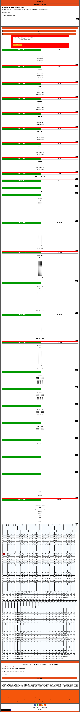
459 (56, 553)
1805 (34, 654)
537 (40, 559)
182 (63, 534)
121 (52, 530)
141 (29, 532)
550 (74, 559)
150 (53, 532)
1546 (50, 633)
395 (35, 549)
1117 (69, 599)
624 (48, 565)
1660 (31, 643)
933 (50, 586)
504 (27, 557)
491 (66, 555)
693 (9, 570)
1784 (43, 652)
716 (69, 570)
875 (45, 582)
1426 (49, 624)
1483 (4, 629)
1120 (4, 601)
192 (16, 536)
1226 (25, 608)
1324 (31, 616)
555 (14, 561)
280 (27, 542)
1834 (50, 656)
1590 (37, 637)
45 (25, 527)
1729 (22, 648)
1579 (4, 637)
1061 (46, 595)
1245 (10, 610)
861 (9, 582)
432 (58, 551)
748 (6, 574)
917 (9, 586)
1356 (56, 618)
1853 (34, 658)
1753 (22, 650)
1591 (40, 637)
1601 (71, 637)
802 (74, 576)
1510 (13, 631)
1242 (74, 608)
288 (48, 542)
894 (22, 584)
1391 (16, 622)
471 (14, 555)
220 (16, 538)
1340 (7, 618)
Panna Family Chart (69, 692)
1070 (74, 595)
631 (66, 565)
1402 (50, 622)
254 (32, 540)
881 (61, 582)
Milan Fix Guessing (39, 701)
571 (56, 561)
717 (71, 570)
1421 (34, 624)
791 (45, 576)
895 (24, 584)
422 (32, 551)
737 (50, 572)
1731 (28, 648)
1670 (62, 643)
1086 (50, 597)
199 (35, 536)
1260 (56, 610)
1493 (34, 629)
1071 (4, 597)
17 (38, 525)
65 (68, 527)
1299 (28, 614)
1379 (53, 620)
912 (69, 584)
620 (37, 565)
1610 (25, 639)
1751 (16, 650)
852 (58, 580)
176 (48, 534)
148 (48, 532)
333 (19, 546)
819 (45, 578)
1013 (46, 591)
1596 (56, 637)
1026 (13, 593)
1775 (16, 652)
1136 (52, 601)
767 (56, 574)
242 (74, 538)
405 (61, 549)
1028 (19, 593)
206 (53, 536)
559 (24, 561)
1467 (28, 627)
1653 (10, 643)
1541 (34, 633)
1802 (25, 654)
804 (6, 578)
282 (32, 542)
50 (36, 527)
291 (56, 542)
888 (6, 584)
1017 (58, 591)
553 (9, 561)
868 (27, 582)
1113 (58, 599)
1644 (56, 641)
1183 (43, 605)
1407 (65, 622)
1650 (74, 641)
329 (9, 546)
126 (65, 530)
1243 (4, 610)
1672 (68, 643)
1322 (25, 616)
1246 (13, 610)
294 (63, 542)
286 (43, 542)
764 (48, 574)
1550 (62, 633)
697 (19, 570)
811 (24, 578)
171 (35, 534)
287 (45, 542)
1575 (65, 635)
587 (24, 563)
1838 (62, 656)
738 (53, 572)
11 (25, 525)
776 (6, 576)
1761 (46, 650)
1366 (13, 620)
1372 (31, 620)
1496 (43, 629)
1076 (19, 597)
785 (29, 576)
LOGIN (39, 31)
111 (27, 530)
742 (63, 572)
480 (37, 555)
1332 (56, 616)
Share (77, 19)
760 (37, 574)
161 (9, 534)
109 (22, 530)
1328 (43, 616)
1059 (40, 595)
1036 (43, 593)
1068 (68, 595)
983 (35, 589)
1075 (16, 597)
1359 (65, 618)
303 (14, 544)
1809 (46, 654)
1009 (34, 591)
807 (14, 578)
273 (9, 542)
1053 (22, 595)
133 (9, 532)
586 (22, 563)
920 (16, 586)
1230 (37, 608)
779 (14, 576)
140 (27, 532)
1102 (25, 599)
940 (69, 586)
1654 (13, 643)
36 (5, 527)
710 (53, 570)
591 (35, 563)
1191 (67, 605)
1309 (59, 614)
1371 (28, 620)
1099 (16, 599)
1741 (59, 648)
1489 (22, 629)
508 (37, 557)
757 (29, 574)
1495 (40, 629)
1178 (28, 605)
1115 (63, 599)
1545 (46, 633)
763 (45, 574)
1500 (56, 629)
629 (61, 565)
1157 (40, 603)
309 (29, 544)
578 (74, 561)
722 (11, 572)
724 (16, 572)
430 (53, 551)
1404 (56, 622)
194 (22, 536)
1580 (7, 637)
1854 (37, 658)
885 (71, 582)
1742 (62, 648)
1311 (65, 614)
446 (22, 553)
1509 (10, 631)
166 (22, 534)
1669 (59, 643)
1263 (65, 610)
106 (14, 530)
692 (6, 570)
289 (50, 542)
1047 (4, 595)
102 (3, 530)
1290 (74, 612)
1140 (64, 601)
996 (69, 589)
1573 (59, 635)
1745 (71, 648)
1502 (62, 629)
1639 (40, 641)
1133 (43, 601)
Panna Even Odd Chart (61, 692)
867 (24, 582)
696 (16, 570)
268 (69, 540)
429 (50, 551)
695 (14, 570)
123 (58, 530)
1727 (16, 648)
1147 (10, 603)
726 (22, 572)
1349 (34, 618)
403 (56, 549)
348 (58, 546)
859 (3, 582)
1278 (37, 612)
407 (66, 549)
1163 (58, 603)
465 (71, 553)
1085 (46, 597)
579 (3, 563)
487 (56, 555)
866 (22, 582)
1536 (19, 633)
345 (50, 546)
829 (71, 578)
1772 (7, 652)
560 (27, 561)
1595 (53, 637)
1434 (74, 624)
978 (22, 589)
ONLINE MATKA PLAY (5, 709)
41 (16, 527)
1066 (62, 595)
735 (45, 572)
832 (6, 580)
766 (53, 574)
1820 (7, 656)
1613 (34, 639)
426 (42, 551)
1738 (50, 648)
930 (43, 586)
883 (66, 582)
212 (69, 536)
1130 (34, 601)
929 (40, 586)
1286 (62, 612)
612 (16, 565)
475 (24, 555)
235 (56, 538)
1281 (46, 612)
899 (35, 584)
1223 (16, 608)
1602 (74, 637)
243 (3, 540)
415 (14, 551)
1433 (71, 624)
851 (56, 580)
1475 (53, 627)
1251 (28, 610)
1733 (34, 648)
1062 (50, 595)
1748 (7, 650)
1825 (22, 656)
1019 (64, 591)
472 (16, 555)
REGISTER (39, 33)
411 (3, 551)
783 (24, 576)
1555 (4, 635)
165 (19, 534)
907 (56, 584)
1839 (65, 656)
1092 (68, 597)
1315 (4, 616)
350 (63, 546)
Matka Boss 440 (55, 699)
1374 (37, 620)
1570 (50, 635)
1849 (22, 658)
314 (42, 544)
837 (19, 580)
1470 (37, 627)
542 (53, 559)
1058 (37, 595)
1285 (59, 612)
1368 (19, 620)
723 (14, 572)
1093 (71, 597)
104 (9, 530)
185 (71, 534)
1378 (50, 620)
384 (6, 549)
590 (32, 563)
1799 (16, 654)
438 (74, 551)
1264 (68, 610)
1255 (40, 610)
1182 (40, 605)
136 (16, 532)
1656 (19, 643)
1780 (31, 652)
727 (24, 572)
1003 (16, 591)
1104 (31, 599)
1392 (19, 622)
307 (24, 544)
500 (16, 557)
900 (37, 584)
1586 (25, 637)
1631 (16, 641)
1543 (40, 633)
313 (40, 544)
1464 (19, 627)
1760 (43, 650)
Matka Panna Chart (58, 690)
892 (16, 584)
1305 (46, 614)
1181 (37, 605)
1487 (16, 629)
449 (29, 553)
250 (22, 540)
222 (22, 538)
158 (74, 532)
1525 (59, 631)
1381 (59, 620)
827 (66, 578)
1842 (74, 656)
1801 (22, 654)
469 (9, 555)
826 (63, 578)
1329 (46, 616)
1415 (16, 624)
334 (22, 546)
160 (6, 534)
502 (22, 557)
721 (9, 572)
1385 (71, 620)
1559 (16, 635)
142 (32, 532)
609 (9, 565)
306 (22, 544)
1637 (34, 641)
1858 (50, 658)
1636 (31, 641)
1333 (59, 616)
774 (74, 574)
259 (45, 540)
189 (9, 536)
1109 (46, 599)
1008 (31, 591)
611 (14, 565)
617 (29, 565)
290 (53, 542)
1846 (13, 658)
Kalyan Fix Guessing (22, 701)
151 (56, 532)
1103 (28, 599)
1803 (28, 654)
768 (58, 574)
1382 (62, 620)
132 (6, 532)
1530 (74, 631)
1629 (10, 641)
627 (56, 565)
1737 (46, 648)
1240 (68, 608)
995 (66, 589)
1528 (68, 631)
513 (50, 557)
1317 (10, 616)
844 (37, 580)
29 (64, 525)
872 (37, 582)
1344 (19, 618)
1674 (74, 643)
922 (22, 586)
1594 (50, 637)
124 (60, 530)
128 (71, 530)
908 (58, 584)
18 (40, 525)
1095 (4, 599)
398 (43, 549)
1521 (46, 631)
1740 (56, 648)
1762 (50, 650)
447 (24, 553)
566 (43, 561)
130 (76, 530)
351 (66, 546)
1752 (19, 650)
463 (66, 553)
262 (53, 540)
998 (74, 589)
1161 (52, 603)
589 (29, 563)
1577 (71, 635)
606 (74, 563)
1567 (40, 635)
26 (58, 525)
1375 (40, 620)
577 (71, 561)
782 (22, 576)
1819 (4, 656)
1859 (53, 658)
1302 (37, 614)
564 (37, 561)
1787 (53, 652)
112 (29, 530)
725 (19, 572)
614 (22, 565)
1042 (62, 593)
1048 (7, 595)
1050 (13, 595)
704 (37, 570)
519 (66, 557)
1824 (19, 656)
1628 (7, 641)
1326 (37, 616)
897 (29, 584)
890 (11, 584)
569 (50, 561)
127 (68, 530)
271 (3, 542)
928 (37, 586)
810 (22, 578)
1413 (10, 624)
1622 (62, 639)
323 (66, 544)
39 (12, 527)
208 (58, 536)
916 (6, 586)
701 (29, 570)
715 (66, 570)
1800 (19, 654)
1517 (34, 631)
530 (22, 559)
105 (11, 530)
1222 (13, 608)
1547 (53, 633)
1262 (62, 610)
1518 (37, 631)
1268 (7, 612)
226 (32, 538)
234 (53, 538)
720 (6, 572)
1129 (31, 601)
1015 (52, 591)
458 (53, 553)
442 (11, 553)
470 (11, 555)
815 (35, 578)
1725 (10, 648)
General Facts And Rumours (30, 690)
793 (50, 576)
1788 (56, 652)
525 (9, 559)
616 (27, 565)
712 (58, 570)
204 (48, 536)
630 (63, 565)
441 (9, 553)
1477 (59, 627)
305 (19, 544)
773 (71, 574)
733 (40, 572)
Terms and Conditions (43, 707)
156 (69, 532)
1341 (10, 618)
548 (69, 559)
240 (69, 538)
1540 (31, 633)
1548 (56, 633)
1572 (56, 635)
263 (56, 540)
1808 (43, 654)
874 (43, 582)
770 (63, 574)
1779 (28, 652)
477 (29, 555)
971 (3, 589)
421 (29, 551)
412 (6, 551)
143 (35, 532)
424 (37, 551)
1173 (13, 605)
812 (27, 578)
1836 (56, 656)
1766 (62, 650)
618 (32, 565)
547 (66, 559)
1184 (46, 605)
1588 (31, 637)
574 (63, 561)
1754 (25, 650)
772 (69, 574)
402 (53, 549)
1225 (22, 608)
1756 (31, 650)
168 (27, 534)
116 (39, 530)
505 (29, 557)
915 (3, 586)
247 (14, 540)
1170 (4, 605)
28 (62, 525)
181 (61, 534)
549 (71, 559)
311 (35, 544)
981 (29, 589)
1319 (16, 616)
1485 (10, 629)
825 (61, 578)
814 (32, 578)
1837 (59, 656)
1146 (7, 603)
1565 (34, 635)
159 (3, 534)
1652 (7, 643)
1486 (13, 629)
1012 (43, 591)
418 (22, 551)
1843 (4, 658)
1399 (40, 622)
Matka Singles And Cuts (44, 692)
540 (48, 559)
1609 (22, 639)
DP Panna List (21, 690)
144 (37, 532)
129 (73, 530)
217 (9, 538)
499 (14, 557)
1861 (59, 658)
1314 (74, 614)
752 (16, 574)
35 (3, 527)
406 (63, 549)
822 (53, 578)
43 (20, 527)
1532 (7, 633)
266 (63, 540)
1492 (31, 629)
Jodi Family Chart (44, 690)
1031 (28, 593)
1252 (31, 610)
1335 (65, 616)
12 (27, 525)
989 (50, 589)
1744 (68, 648)
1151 (22, 603)
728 (27, 572)
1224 (19, 608)
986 (43, 589)
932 (48, 586)
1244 (7, 610)
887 (3, 584)
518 (63, 557)
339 (35, 546)
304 (16, 544)
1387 (4, 622)
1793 (71, 652)
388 (16, 549)
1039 (53, 593)
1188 (58, 605)
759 (35, 574)
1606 (13, 639)
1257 (46, 610)
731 (35, 572)
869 (29, 582)
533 (29, 559)
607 (3, 565)
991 (56, 589)
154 (63, 532)
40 (14, 527)
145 (40, 532)
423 (35, 551)
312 (37, 544)
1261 (59, 610)
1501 (59, 629)
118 (45, 530)
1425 (46, 624)
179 (56, 534)
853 (61, 580)
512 (48, 557)
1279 (40, 612)
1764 (56, 650)
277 (19, 542)
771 (66, 574)
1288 (68, 612)
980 (27, 589)
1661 (34, 643)
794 (53, 576)
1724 (7, 648)
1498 (50, 629)
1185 (49, 605)
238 (63, 538)
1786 (50, 652)
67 (73, 527)
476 (27, 555)
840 (27, 580)
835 (14, 580)
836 (16, 580)
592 (37, 563)
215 (3, 538)
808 (16, 578)
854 (63, 580)
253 (29, 540)
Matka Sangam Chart (66, 690)
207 (56, 536)
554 (11, 561)
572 (58, 561)
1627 (4, 641)
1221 (10, 608)
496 (6, 557)
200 (37, 536)
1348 (31, 618)
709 (50, 570)
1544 (43, 633)
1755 (28, 650)
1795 (4, 654)
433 (61, 551)
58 (53, 527)
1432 (68, 624)
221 (19, 538)
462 (63, 553)
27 (60, 525)
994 (63, 589)
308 (27, 544)
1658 (25, 643)
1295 (16, 614)
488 (58, 555)
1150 (19, 603)
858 (74, 580)
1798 (13, 654)
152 (58, 532)
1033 (34, 593)
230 (43, 538)
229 (40, 538)
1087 (53, 597)
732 (37, 572)
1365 (10, 620)
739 (56, 572)
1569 (46, 635)
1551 (65, 633)
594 (43, 563)
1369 (22, 620)
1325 (34, 616)
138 (22, 532)
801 (71, 576)
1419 (28, 624)
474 (22, 555)
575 (66, 561)
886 (74, 582)
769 (61, 574)
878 (53, 582)
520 (69, 557)
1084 (43, 597)
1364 (7, 620)
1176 (22, 605)
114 (34, 530)
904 (48, 584)
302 (11, 544)
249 (19, 540)
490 (63, 555)
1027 (16, 593)
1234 (50, 608)
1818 (74, 654)
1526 (62, 631)
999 (3, 591)
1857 (46, 658)
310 (32, 544)
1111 (52, 599)
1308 (56, 614)
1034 (37, 593)
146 (43, 532)
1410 (74, 622)
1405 (59, 622)
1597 (59, 637)
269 (71, 540)
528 (16, 559)
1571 (53, 635)
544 (58, 559)
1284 (56, 612)
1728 (19, 648)
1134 (46, 601)
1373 (34, 620)
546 (63, 559)
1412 (7, 624)
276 (16, 542)
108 (19, 530)
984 (37, 589)
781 (19, 576)
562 (32, 561)
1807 (40, 654)
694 (11, 570)
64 (66, 527)
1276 (31, 612)
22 (49, 525)
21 (47, 525)
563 (35, 561)
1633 (22, 641)
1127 (25, 601)
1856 (43, 658)
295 (66, 542)
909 (61, 584)
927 (35, 586)
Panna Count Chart (52, 692)
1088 (56, 597)
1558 (13, 635)
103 (6, 530)
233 (50, 538)
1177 (25, 605)
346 (53, 546)
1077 (22, 597)
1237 (59, 608)
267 (66, 540)
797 (61, 576)
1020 (67, 591)
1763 (53, 650)
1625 (71, 639)
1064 (56, 595)
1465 (22, 627)
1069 (71, 595)
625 (50, 565)
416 (16, 551)
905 (50, 584)
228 (37, 538)
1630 (13, 641)
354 (74, 546)
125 (63, 530)
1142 (70, 601)
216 (6, 538)
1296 (19, 614)
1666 (50, 643)
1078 (25, 597)
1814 (62, 654)
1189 (61, 605)
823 (56, 578)
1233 (46, 608)
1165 (64, 603)
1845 (10, 658)
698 (22, 570)
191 (14, 536)
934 (53, 586)
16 (36, 525)
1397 (34, 622)
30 (66, 525)
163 (14, 534)
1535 (16, 633)
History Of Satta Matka (6, 690)
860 (6, 582)
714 (63, 570)
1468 (31, 627)
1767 (65, 650)
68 (75, 527)
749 (9, 574)
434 (63, 551)
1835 (53, 656)
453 (40, 553)
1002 (12, 591)
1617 (46, 639)
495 (3, 557)
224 (27, 538)
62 (62, 527)
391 (24, 549)
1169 (76, 603)
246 (11, 540)
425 (40, 551)
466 (74, 553)
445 (19, 553)
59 (55, 527)
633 (71, 565)
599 (56, 563)
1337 (71, 616)
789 (40, 576)
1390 (13, 622)
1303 (40, 614)
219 (14, 538)
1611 (28, 639)
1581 (10, 637)
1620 (56, 639)
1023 (4, 593)
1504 (68, 629)
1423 (40, 624)
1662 (37, 643)
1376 (43, 620)
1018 (61, 591)
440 (6, 553)
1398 (37, 622)
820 (48, 578)
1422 (37, 624)
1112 (55, 599)
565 (40, 561)
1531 (4, 633)
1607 (16, 639)
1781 (34, 652)
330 (11, 546)
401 (50, 549)
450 (32, 553)
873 (40, 582)
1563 (28, 635)
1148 (13, 603)
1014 (49, 591)
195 (24, 536)
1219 (4, 608)
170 (32, 534)
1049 (10, 595)
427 (45, 551)
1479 (65, 627)
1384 (68, 620)
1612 (31, 639)
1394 (25, 622)
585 (19, 563)
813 (29, 578)
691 (3, 570)
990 (53, 589)
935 (56, 586)
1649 (71, 641)
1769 (71, 650)
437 (71, 551)
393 (29, 549)
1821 (10, 656)
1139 (61, 601)
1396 (31, 622)
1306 (50, 614)
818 (42, 578)
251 (24, 540)
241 (71, 538)
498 (11, 557)
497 (9, 557)
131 (3, 532)
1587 (28, 637)
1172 (10, 605)
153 (61, 532)
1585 (22, 637)
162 (11, 534)
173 (40, 534)
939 (66, 586)
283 (35, 542)
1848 (19, 658)
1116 (66, 599)
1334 (62, 616)
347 (56, 546)
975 (14, 589)
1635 (28, 641)
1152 (25, 603)
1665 (46, 643)
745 (71, 572)
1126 (22, 601)
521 (71, 557)
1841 (71, 656)
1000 (6, 591)
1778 (25, 652)
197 (29, 536)
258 (43, 540)
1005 (22, 591)
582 (11, 563)
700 (27, 570)
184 (69, 534)
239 (66, 538)
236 (58, 538)
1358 (62, 618)
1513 (22, 631)
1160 (49, 603)
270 (74, 540)
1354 (50, 618)
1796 (7, 654)
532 (27, 559)
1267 (4, 612)
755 (24, 574)
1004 (19, 591)
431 (56, 551)
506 (32, 557)
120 (50, 530)
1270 (13, 612)
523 (3, 559)
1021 (70, 591)
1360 (68, 618)
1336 (68, 616)
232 (48, 538)
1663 (40, 643)
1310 (62, 614)
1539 (28, 633)
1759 (40, 650)
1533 (10, 633)
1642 (50, 641)
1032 (31, 593)
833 (9, 580)
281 (29, 542)
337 (29, 546)
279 (24, 542)
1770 (74, 650)
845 (40, 580)
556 (16, 561)
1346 (25, 618)
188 (6, 536)
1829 (34, 656)
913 (71, 584)
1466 (25, 627)
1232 (43, 608)
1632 (19, 641)
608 (6, 565)
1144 (76, 601)
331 (14, 546)
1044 (68, 593)
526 (11, 559)
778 (11, 576)
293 (61, 542)
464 (69, 553)
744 (69, 572)
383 (3, 549)
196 (27, 536)
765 (50, 574)
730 (32, 572)
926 (32, 586)
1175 (19, 605)
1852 (31, 658)
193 (19, 536)
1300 (31, 614)
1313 (71, 614)
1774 (13, 652)
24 (53, 525)
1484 (7, 629)
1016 (55, 591)
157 (71, 532)
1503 (65, 629)
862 (11, 582)
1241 (71, 608)
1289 (71, 612)
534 (32, 559)
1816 (68, 654)
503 (24, 557)
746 (74, 572)
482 (43, 555)
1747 (4, 650)
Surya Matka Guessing (72, 699)
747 (3, 574)
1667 (53, 643)
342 (43, 546)
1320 (19, 616)
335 (24, 546)
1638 (37, 641)
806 (11, 578)
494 (74, 555)
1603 (4, 639)
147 (45, 532)
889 (9, 584)
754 (22, 574)
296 (69, 542)
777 (9, 576)
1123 (13, 601)
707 (45, 570)
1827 (28, 656)
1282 (50, 612)
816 (37, 578)
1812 (56, 654)
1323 (28, 616)
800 (69, 576)
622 (42, 565)
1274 (25, 612)
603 (66, 563)
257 (40, 540)
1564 (31, 635)
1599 (65, 637)
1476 (56, 627)
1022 (73, 591)
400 (48, 549)
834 (11, 580)
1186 (52, 605)
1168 (73, 603)
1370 (25, 620)
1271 (16, 612)
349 (61, 546)
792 (48, 576)
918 (11, 586)
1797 (10, 654)
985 (40, 589)
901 (40, 584)
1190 (64, 605)
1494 (37, 629)
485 (50, 555)
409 (71, 549)
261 (50, 540)
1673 (71, 643)
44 (23, 527)
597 (50, 563)
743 (66, 572)
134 (11, 532)
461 (61, 553)
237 (61, 538)
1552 (68, 633)
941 (71, 586)
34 (75, 525)
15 (34, 525)
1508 (7, 631)
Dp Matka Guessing (14, 701)
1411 (4, 624)
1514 (25, 631)
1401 (46, 622)
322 (63, 544)
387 (14, 549)
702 (32, 570)
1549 (59, 633)
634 (74, 565)
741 (61, 572)
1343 (16, 618)
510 (43, 557)
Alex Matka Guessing (6, 701)
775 (3, 576)
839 (24, 580)
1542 (37, 633)
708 (48, 570)
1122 (10, 601)
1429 (59, 624)
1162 (55, 603)
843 (35, 580)
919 (14, 586)
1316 (7, 616)
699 (24, 570)
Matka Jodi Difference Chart (27, 692)
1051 (16, 595)
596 (48, 563)
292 (58, 542)
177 (50, 534)
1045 (71, 593)
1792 (68, 652)
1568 (43, 635)
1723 (4, 648)
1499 (53, 629)
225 (29, 538)
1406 (62, 622)
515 (56, 557)
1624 (68, 639)
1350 (37, 618)
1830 (37, 656)
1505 (71, 629)
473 (19, 555)
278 (22, 542)
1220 (7, 608)
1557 (10, 635)
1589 (34, 637)
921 (19, 586)
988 (48, 589)
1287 (65, 612)
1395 (28, 622)
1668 (56, 643)
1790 (62, 652)
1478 (62, 627)
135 (14, 532)
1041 (59, 593)
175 (45, 534)
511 (45, 557)
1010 (37, 591)
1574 (62, 635)
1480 (68, 627)
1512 (19, 631)
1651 (4, 643)
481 (40, 555)
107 (16, 530)
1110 (49, 599)
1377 (46, 620)
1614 (37, 639)
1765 (59, 650)
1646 (62, 641)
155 (66, 532)
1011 (40, 591)
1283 (53, 612)
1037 (46, 593)
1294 (13, 614)
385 (9, 549)
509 (40, 557)
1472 (43, 627)
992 (58, 589)
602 (63, 563)
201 (40, 536)
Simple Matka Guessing (63, 699)
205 (50, 536)
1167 (70, 603)
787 (35, 576)
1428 (56, 624)
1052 (19, 595)
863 (14, 582)
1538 (25, 633)
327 (3, 546)
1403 (53, 622)
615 (24, 565)
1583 (16, 637)
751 (14, 574)
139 (24, 532)
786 (32, 576)
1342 (13, 618)
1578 (74, 635)
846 (43, 580)
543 (56, 559)
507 (35, 557)
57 (51, 527)
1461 (10, 627)
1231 (40, 608)
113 (32, 530)
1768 (68, 650)
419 (24, 551)
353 (71, 546)
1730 (25, 648)
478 (32, 555)
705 (40, 570)
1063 (53, 595)
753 (19, 574)
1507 (4, 631)
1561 (22, 635)
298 (74, 542)
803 (3, 578)
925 (29, 586)
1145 (4, 603)
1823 (16, 656)
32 (71, 525)
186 (74, 534)
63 (64, 527)
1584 (19, 637)
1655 (16, 643)
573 (61, 561)
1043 (65, 593)
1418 (25, 624)
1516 (31, 631)
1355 (53, 618)
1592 (43, 637)
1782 (37, 652)
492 (69, 555)
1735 (40, 648)
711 (56, 570)
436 (69, 551)
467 (3, 555)
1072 (7, 597)
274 (11, 542)
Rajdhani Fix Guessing (31, 701)
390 (22, 549)
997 (71, 589)
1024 (7, 593)
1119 (75, 599)
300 (6, 544)
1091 (65, 597)
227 (35, 538)
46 (27, 527)
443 (14, 553)
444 (16, 553)
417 (19, 551)
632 (69, 565)
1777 (22, 652)
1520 (43, 631)
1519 (40, 631)
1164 (61, 603)
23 (51, 525)
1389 (10, 622)
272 (6, 542)
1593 (46, 637)
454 (43, 553)
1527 (65, 631)
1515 (28, 631)
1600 (68, 637)
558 (22, 561)
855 (66, 580)
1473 (46, 627)
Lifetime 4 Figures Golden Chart (25, 699)
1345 (22, 618)
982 (32, 589)
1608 (19, 639)
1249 (22, 610)
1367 (16, 620)
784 (27, 576)
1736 (43, 648)
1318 (13, 616)
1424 (43, 624)
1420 (31, 624)
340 (37, 546)
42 (18, 527)
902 (43, 584)
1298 (25, 614)
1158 (43, 603)
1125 (19, 601)
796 (58, 576)
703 (35, 570)
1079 (28, 597)
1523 (52, 631)
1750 (13, 650)
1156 (37, 603)
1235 (53, 608)
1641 (46, 641)
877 (50, 582)
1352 (43, 618)
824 (58, 578)
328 (6, 546)
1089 (59, 597)
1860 (56, 658)
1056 (31, 595)
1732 (31, 648)
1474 (50, 627)
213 (71, 536)
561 (29, 561)
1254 (37, 610)
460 (58, 553)
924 (27, 586)
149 (50, 532)
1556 (7, 635)
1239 (65, 608)
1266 (74, 610)
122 (55, 530)
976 (16, 589)
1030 (25, 593)
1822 (13, 656)
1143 (73, 601)
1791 (65, 652)
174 (43, 534)
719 (3, 572)
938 (63, 586)
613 (19, 565)
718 (74, 570)
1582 (13, 637)
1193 (73, 605)
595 (45, 563)
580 (6, 563)
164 (16, 534)
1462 (13, 627)
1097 (10, 599)
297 (71, 542)
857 (71, 580)
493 (71, 555)
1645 (59, 641)
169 (29, 534)
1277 (34, 612)
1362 (74, 618)
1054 (25, 595)
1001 (9, 591)
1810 (50, 654)
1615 (40, 639)
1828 (31, 656)
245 (9, 540)
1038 (50, 593)
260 (48, 540)
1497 (46, 629)
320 (58, 544)
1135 (49, 601)
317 (50, 544)
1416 (19, 624)
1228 (31, 608)
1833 (46, 656)
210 (63, 536)
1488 (19, 629)
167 (24, 534)
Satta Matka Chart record (48, 701)
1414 (13, 624)
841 (29, 580)
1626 (74, 639)
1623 (65, 639)
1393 (22, 622)
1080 (31, 597)
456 (48, 553)
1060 (43, 595)
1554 (74, 633)
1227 (28, 608)
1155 (34, 603)
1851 (28, 658)
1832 (43, 656)
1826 (25, 656)
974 (11, 589)
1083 (40, 597)
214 (74, 536)
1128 (28, 601)
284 (37, 542)
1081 (34, 597)
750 (11, 574)
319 (56, 544)
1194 (76, 605)
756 (27, 574)
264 (58, 540)
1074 (13, 597)
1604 (7, 639)
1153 (28, 603)
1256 (43, 610)
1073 (10, 597)
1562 (25, 635)
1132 (40, 601)
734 (43, 572)
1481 (71, 627)
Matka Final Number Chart (7, 692)
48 (31, 527)
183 (66, 534)
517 (61, 557)
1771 (4, 652)
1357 (59, 618)
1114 (61, 599)
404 (58, 549)
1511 (16, 631)
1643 (53, 641)
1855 (40, 658)
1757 (34, 650)
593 (40, 563)
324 (69, 544)
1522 (49, 631)
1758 (37, 650)
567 (45, 561)
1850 (25, 658)
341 (40, 546)
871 (35, 582)
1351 (40, 618)
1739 (53, 648)
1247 (16, 610)
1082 (37, 597)
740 (58, 572)
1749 (10, 650)
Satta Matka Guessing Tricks (37, 699)
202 (43, 536)
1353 (46, 618)
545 (61, 559)
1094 (74, 597)
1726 (13, 648)
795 (56, 576)
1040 (56, 593)
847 (45, 580)
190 (11, 536)
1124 (16, 601)
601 (61, 563)
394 (32, 549)
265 (61, 540)
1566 (37, 635)
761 (40, 574)
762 (43, 574)
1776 (19, 652)
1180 (34, 605)
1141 (67, 601)
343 (45, 546)
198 (32, 536)
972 (6, 589)
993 (61, 589)
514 (53, 557)
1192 (70, 605)
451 (35, 553)
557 (19, 561)
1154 (31, 603)
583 (14, 563)
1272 (19, 612)
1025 (10, 593)
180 (58, 534)
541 (50, 559)
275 (14, 542)
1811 (52, 654)
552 (6, 561)
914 (74, 584)
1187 (55, 605)
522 (74, 557)
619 (35, 565)
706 (43, 570)
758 (32, 574)
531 (24, 559)
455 (45, 553)
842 (32, 580)
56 (49, 527)
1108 (43, 599)
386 (11, 549)
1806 (37, 654)
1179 (31, 605)
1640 (43, 641)
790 (43, 576)
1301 (34, 614)
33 (73, 525)
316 (48, 544)
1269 (10, 612)
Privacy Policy (35, 707)
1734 (37, 648)
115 (37, 530)
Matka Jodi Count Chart (17, 692)
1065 (59, 595)
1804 (31, 654)
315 (45, 544)
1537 (22, 633)
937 (61, 586)
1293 (10, 614)
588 (27, 563)
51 (38, 527)
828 (69, 578)
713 (61, 570)
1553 (71, 633)
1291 (4, 614)
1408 (68, 622)
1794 (74, 652)
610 (11, 565)
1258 (50, 610)
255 (35, 540)
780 (16, 576)
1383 (65, 620)
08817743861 (40, 678)
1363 (4, 620)
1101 (22, 599)
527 (14, 559)
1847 (16, 658)
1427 (52, 624)
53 (42, 527)
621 (40, 565)
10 (23, 525)
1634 (25, 641)
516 (58, 557)
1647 (65, 641)
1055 (28, 595)
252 (27, 540)
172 (37, 534)
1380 (56, 620)
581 (9, 563)
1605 (10, 639)
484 (48, 555)
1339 (4, 618)
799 (66, 576)
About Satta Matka (15, 690)
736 (48, 572)
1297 (22, 614)
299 (3, 544)
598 (53, 563)
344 (48, 546)
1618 (49, 639)
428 (48, 551)
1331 (53, 616)
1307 (53, 614)
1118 (72, 599)
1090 (62, 597)
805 (9, 578)
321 (61, 544)
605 (71, 563)
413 (9, 551)
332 (16, 546)
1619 (52, 639)
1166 (67, 603)
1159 (46, 603)
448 (27, 553)
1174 (16, 605)
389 (19, 549)
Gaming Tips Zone (15, 699)
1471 (40, 627)
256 (37, 540)
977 (19, 589)
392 (27, 549)
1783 (40, 652)
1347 (28, 618)
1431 (65, 624)
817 (40, 578)
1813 (59, 654)
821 (50, 578)
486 (53, 555)
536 (37, 559)
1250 (25, 610)
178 (53, 534)
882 (63, 582)
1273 (22, 612)
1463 (16, 627)
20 (45, 525)
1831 (40, 656)
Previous (4, 525)
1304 (43, 614)
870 (32, 582)
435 (66, 551)
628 (58, 565)
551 (3, 561)
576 (69, 561)
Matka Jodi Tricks (36, 692)
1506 (74, 629)
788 (37, 576)
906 (53, 584)
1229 (34, 608)
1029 (22, 593)
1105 (34, 599)
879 (56, 582)
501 (19, 557)
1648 (68, 641)
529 (19, 559)
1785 (46, 652)
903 (45, 584)
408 (69, 549)
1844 (7, 658)
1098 (13, 599)
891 (14, 584)
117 (42, 530)
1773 (10, 652)
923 (24, 586)
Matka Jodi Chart (51, 690)
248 (16, 540)
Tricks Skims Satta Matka (7, 699)
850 (53, 580)
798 (63, 576)
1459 (4, 627)
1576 (68, 635)
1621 (59, 639)
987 (45, 589)
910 (63, 584)
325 (71, 544)
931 (45, 586)
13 (29, 525)
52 (40, 527)
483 (45, 555)
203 (45, 536)
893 (19, 584)
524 (6, 559)
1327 (40, 616)
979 (24, 589)
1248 (19, 610)
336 (27, 546)
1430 (62, 624)
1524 (56, 631)
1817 (71, 654)
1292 (7, 614)
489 (61, 555)
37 (7, 527)
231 (45, 538)
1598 (62, 637)
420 (27, 551)
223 (24, 538)
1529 (71, 631)
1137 (55, 601)
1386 (74, 620)
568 (48, 561)
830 (74, 578)
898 (32, 584)
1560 (19, 635)
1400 (43, 622)
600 (58, 563)
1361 (71, 618)
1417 (22, 624)
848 (48, 580)
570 (53, 561)
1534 (13, 633)
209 (61, 536)
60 (57, 527)
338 (32, 546)
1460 (7, 627)
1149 (16, 603)
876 (48, 582)
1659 (28, 643)
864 (16, 582)
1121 (7, 601)
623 (45, 565)
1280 (43, 612)
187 (3, 536)
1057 (34, 595)
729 (29, 572)
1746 (74, 648)
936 (58, 586)
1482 (74, 627)
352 (69, 546)
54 (44, 527)
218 (11, 538)
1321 (22, 616)
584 (16, 563)
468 (6, 555)
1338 (74, 616)
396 (37, 549)
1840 (68, 656)
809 (19, 578)
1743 (65, 648)
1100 (19, 599)
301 (9, 544)
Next (62, 658)
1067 (65, 595)
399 (45, 549)
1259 (53, 610)
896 (27, 584)
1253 (34, 610)
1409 (71, 622)
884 (69, 582)
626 (53, 565)
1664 (43, 643)
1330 (50, 616)
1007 (28, 591)
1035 (40, 593)
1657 (22, 643)
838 (22, 580)
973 (9, 589)
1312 (68, 614)
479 (35, 555)
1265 (71, 610)
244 (6, 540)
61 (60, 527)
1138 (58, 601)
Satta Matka (38, 690)
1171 (7, 605)
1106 (37, 599)
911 (66, 584)
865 (19, 582)
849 (50, 580)
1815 (65, 654)
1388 (7, 622)
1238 (62, 608)
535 (35, 559)
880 (58, 582)
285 (40, 542)
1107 (40, 599)
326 (74, 544)
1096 (7, 599)
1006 (25, 591)
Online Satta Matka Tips (47, 699)
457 (50, 553)
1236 (56, 608)
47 (29, 527)
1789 (59, 652)
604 (69, 563)
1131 (37, 601)
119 (47, 530)
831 (3, 580)
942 (74, 586)
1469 (34, 627)
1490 (25, 629)
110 (24, 530)
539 (45, 559)
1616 (43, 639)
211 (66, 536)
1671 (65, 643)
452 (37, 553)
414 (11, 551)
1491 (28, 629)
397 (40, 549)
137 (19, 532)
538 (43, 559)
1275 (28, 612)
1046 (74, 593)
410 (74, 549)
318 (53, 544)
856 (69, 580)
